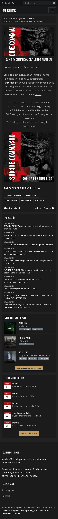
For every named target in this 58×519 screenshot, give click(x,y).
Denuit (15, 383)
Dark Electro (37, 329)
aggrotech (26, 201)
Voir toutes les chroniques (29, 368)
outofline (40, 201)
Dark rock (29, 344)
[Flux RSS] (13, 3)
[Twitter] (39, 188)
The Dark (23, 341)
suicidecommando (13, 195)
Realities (23, 326)
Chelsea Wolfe (25, 338)
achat (38, 94)
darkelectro (31, 195)
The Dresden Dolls (21, 413)
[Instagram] (5, 3)
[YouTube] (9, 3)
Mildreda (23, 323)
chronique (10, 82)
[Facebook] (2, 3)
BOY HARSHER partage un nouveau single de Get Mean (28, 245)
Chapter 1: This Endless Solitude (34, 355)
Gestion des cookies (11, 513)
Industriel (32, 359)
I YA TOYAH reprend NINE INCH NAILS (20, 289)
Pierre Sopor (14, 67)
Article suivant (13, 208)
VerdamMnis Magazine (14, 18)
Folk (21, 344)
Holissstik (23, 352)
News (29, 18)
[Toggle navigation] (52, 10)
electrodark (11, 201)
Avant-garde (43, 359)
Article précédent (43, 208)
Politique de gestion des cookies (36, 510)
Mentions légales (11, 510)
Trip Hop (23, 359)
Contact (6, 495)
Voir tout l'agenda (29, 433)
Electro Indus (25, 329)
